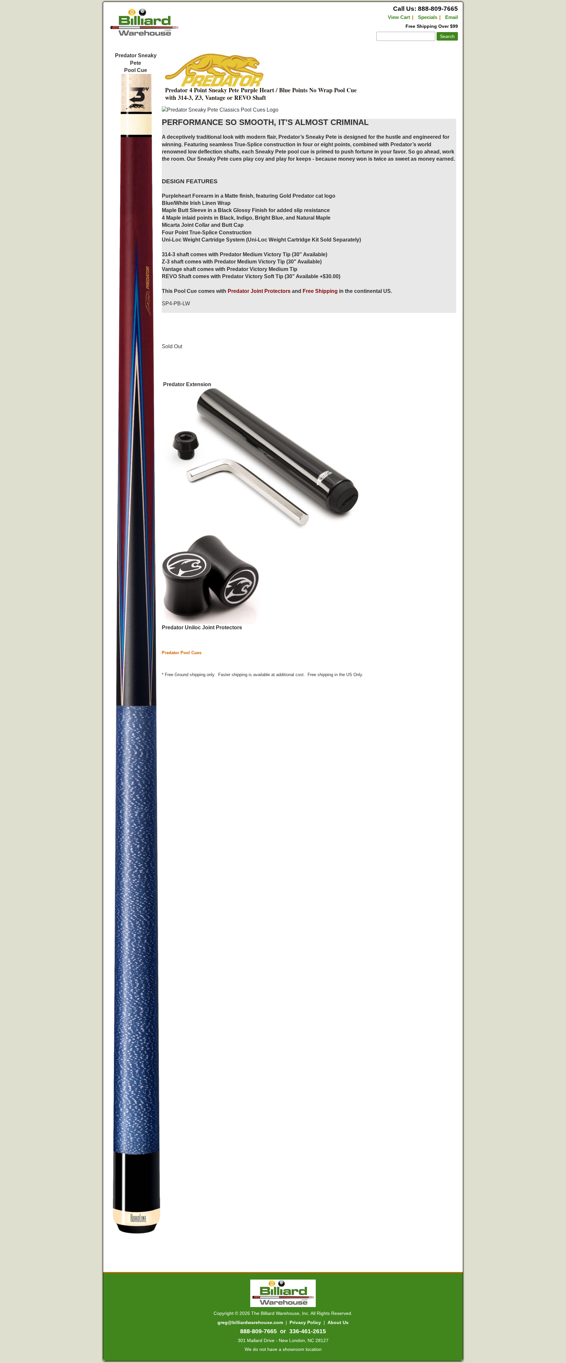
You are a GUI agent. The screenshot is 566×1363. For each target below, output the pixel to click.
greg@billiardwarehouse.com (250, 1322)
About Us (338, 1322)
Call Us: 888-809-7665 (425, 8)
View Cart (399, 17)
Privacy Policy (305, 1322)
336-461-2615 (307, 1331)
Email (451, 17)
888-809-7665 (258, 1331)
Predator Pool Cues (181, 652)
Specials (427, 17)
